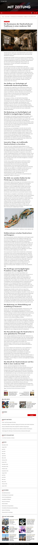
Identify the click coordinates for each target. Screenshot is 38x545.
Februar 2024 (4, 483)
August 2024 (4, 473)
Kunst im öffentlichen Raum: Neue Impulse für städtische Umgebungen (13, 405)
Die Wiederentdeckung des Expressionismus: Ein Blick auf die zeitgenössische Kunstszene (31, 405)
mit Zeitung (19, 7)
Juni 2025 (3, 451)
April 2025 (4, 455)
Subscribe (36, 13)
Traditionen (23, 388)
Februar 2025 (4, 460)
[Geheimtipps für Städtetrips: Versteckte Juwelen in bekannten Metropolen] (5, 537)
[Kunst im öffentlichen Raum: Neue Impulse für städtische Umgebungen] (5, 404)
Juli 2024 (3, 475)
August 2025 (4, 447)
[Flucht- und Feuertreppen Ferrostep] (5, 522)
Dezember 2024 (5, 464)
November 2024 (5, 466)
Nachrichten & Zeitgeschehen (7, 505)
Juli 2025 (3, 449)
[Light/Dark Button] (32, 12)
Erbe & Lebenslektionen (6, 497)
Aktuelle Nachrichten (6, 492)
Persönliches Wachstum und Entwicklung (10, 507)
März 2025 (4, 457)
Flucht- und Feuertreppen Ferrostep (9, 422)
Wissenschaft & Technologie (7, 512)
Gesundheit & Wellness (6, 499)
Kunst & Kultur (6, 21)
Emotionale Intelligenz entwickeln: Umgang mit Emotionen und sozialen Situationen (18, 424)
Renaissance (19, 388)
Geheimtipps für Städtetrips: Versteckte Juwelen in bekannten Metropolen (16, 430)
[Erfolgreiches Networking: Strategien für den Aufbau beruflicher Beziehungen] (22, 529)
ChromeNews (22, 543)
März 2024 (4, 481)
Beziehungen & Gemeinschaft (7, 495)
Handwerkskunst (9, 388)
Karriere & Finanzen (6, 501)
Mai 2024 (3, 479)
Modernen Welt (14, 388)
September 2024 (5, 470)
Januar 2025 (4, 462)
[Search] (34, 13)
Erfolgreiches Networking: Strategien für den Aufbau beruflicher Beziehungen (17, 428)
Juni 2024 (3, 477)
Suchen (4, 412)
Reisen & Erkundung (6, 510)
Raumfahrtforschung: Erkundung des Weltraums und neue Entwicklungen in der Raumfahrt (30, 538)
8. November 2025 (13, 524)
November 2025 (5, 444)
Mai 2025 (3, 453)
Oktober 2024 (4, 468)
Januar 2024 (4, 485)
